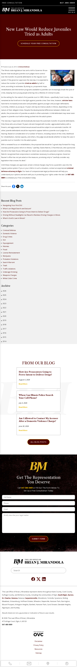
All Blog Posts (38, 442)
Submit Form (38, 539)
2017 (3, 329)
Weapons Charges (10, 275)
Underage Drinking (10, 272)
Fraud (5, 249)
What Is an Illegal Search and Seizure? (17, 208)
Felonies (6, 246)
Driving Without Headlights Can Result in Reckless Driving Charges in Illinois (31, 215)
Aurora (70, 595)
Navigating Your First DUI (12, 205)
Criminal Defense (23, 67)
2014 (3, 341)
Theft (5, 265)
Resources (38, 649)
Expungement (8, 243)
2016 (3, 333)
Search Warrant (9, 262)
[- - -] (71, 9)
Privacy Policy (38, 645)
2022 (3, 308)
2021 (3, 312)
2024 (3, 299)
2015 (3, 337)
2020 (3, 316)
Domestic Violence (10, 233)
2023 (3, 303)
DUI (4, 240)
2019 (3, 320)
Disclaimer (38, 641)
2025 (3, 295)
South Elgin (62, 595)
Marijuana (7, 256)
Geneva (14, 598)
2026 (3, 291)
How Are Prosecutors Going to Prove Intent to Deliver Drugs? (26, 212)
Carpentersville (31, 598)
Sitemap (38, 653)
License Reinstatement (11, 253)
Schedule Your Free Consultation (38, 43)
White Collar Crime (10, 278)
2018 (3, 324)
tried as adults (31, 83)
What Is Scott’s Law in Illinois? (14, 218)
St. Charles (6, 598)
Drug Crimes (7, 237)
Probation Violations (10, 259)
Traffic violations (9, 269)
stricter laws (67, 100)
